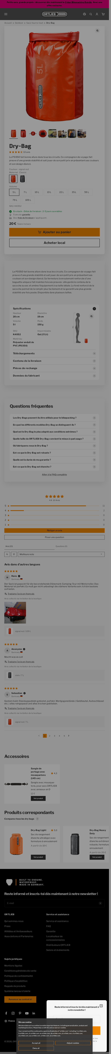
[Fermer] (101, 1006)
